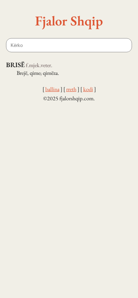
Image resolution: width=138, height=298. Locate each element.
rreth (71, 89)
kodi (88, 89)
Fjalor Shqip (69, 20)
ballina (52, 89)
